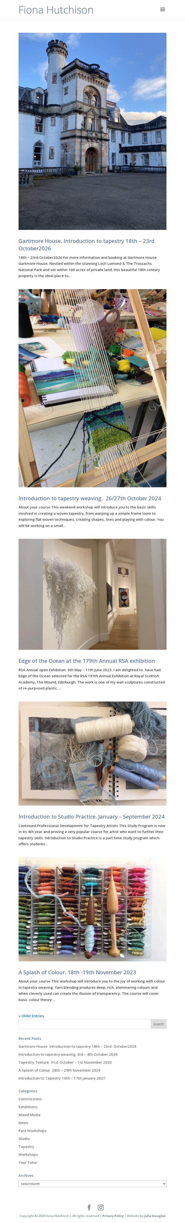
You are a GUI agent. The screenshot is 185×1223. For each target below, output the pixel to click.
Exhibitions (28, 1106)
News (23, 1122)
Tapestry (26, 1146)
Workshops (28, 1154)
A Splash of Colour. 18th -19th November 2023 (77, 972)
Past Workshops (32, 1130)
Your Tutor (28, 1162)
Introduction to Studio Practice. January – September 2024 (92, 816)
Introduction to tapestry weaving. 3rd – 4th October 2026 (68, 1054)
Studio (24, 1138)
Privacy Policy (113, 1216)
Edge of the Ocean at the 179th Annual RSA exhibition (87, 660)
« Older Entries (31, 1015)
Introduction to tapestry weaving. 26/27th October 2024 (90, 498)
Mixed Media (29, 1114)
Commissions (30, 1098)
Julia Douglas (154, 1216)
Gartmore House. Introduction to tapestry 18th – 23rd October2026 (77, 1046)
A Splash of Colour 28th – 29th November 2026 (59, 1070)
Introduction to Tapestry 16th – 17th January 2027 (62, 1078)
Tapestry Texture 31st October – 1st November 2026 (65, 1062)
